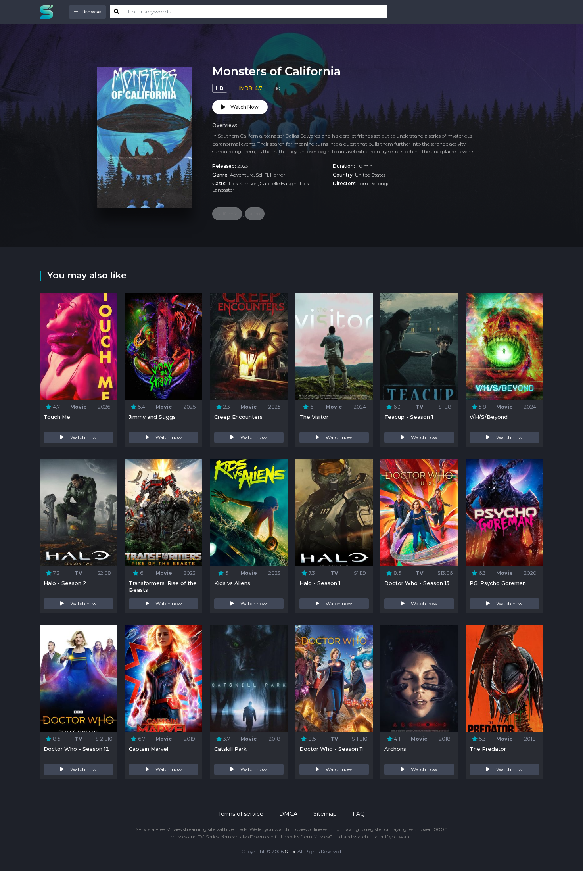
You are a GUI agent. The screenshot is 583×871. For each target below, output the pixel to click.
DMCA (288, 813)
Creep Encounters (238, 417)
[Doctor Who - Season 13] (419, 512)
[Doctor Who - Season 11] (334, 678)
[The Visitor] (334, 346)
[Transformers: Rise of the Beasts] (163, 512)
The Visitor (313, 417)
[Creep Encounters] (249, 346)
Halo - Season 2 (65, 583)
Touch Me (57, 417)
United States (370, 175)
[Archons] (419, 678)
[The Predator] (504, 678)
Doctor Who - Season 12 (76, 749)
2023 (242, 166)
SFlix (290, 851)
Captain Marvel (148, 749)
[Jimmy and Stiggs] (163, 346)
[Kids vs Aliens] (249, 512)
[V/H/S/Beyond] (504, 346)
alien (254, 214)
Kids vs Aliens (232, 583)
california (227, 214)
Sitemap (325, 813)
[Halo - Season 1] (334, 512)
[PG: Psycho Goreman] (504, 512)
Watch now (83, 437)
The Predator (488, 749)
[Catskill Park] (249, 678)
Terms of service (240, 813)
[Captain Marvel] (163, 678)
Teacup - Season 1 (408, 417)
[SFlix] (48, 12)
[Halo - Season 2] (78, 512)
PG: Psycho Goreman (498, 583)
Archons (395, 749)
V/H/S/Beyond (489, 417)
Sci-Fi (262, 175)
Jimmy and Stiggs (152, 417)
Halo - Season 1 (319, 583)
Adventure (242, 175)
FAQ (359, 813)
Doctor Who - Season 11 (331, 749)
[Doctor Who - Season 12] (78, 678)
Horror (277, 175)
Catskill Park (230, 749)
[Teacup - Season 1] (419, 346)
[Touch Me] (78, 346)
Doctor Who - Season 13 (416, 583)
